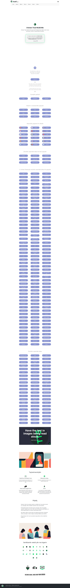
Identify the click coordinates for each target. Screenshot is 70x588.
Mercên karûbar (39, 37)
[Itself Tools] (35, 571)
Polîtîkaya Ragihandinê (15, 585)
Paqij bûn (20, 586)
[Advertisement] (35, 13)
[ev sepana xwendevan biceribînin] (35, 436)
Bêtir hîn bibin (39, 36)
